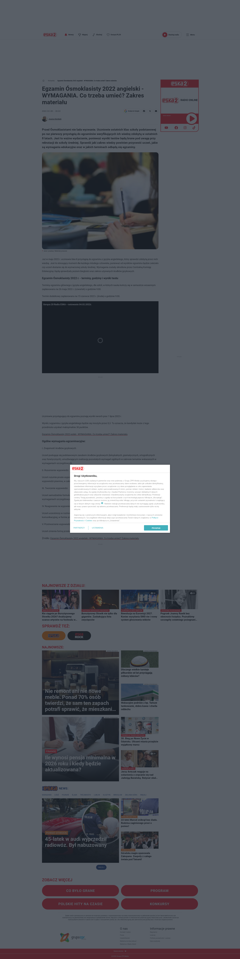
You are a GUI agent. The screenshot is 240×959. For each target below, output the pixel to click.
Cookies (89, 520)
